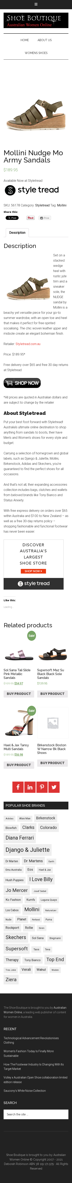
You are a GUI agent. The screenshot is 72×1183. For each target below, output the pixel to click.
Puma (49, 919)
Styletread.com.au (28, 344)
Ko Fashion (13, 900)
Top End (55, 959)
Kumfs (31, 900)
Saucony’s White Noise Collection (25, 1090)
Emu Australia (14, 869)
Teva (47, 949)
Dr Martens (33, 861)
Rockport (12, 928)
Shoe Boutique (36, 20)
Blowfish (11, 828)
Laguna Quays (49, 899)
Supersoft (17, 948)
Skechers (16, 937)
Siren (41, 928)
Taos (36, 949)
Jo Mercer (17, 890)
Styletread (42, 205)
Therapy (12, 960)
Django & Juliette (28, 849)
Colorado (48, 827)
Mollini (61, 205)
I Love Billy (41, 879)
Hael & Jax (45, 869)
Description (17, 233)
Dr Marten (12, 861)
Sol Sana (38, 938)
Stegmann (55, 938)
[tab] (17, 232)
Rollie (29, 928)
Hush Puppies (15, 880)
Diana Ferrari (20, 838)
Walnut (41, 970)
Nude (8, 919)
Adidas (9, 818)
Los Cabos (12, 910)
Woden (55, 970)
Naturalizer (50, 910)
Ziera (11, 979)
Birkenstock (45, 818)
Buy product (19, 694)
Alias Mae (24, 818)
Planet (21, 919)
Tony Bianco (32, 960)
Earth (51, 861)
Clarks (28, 827)
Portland (36, 919)
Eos (30, 869)
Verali (26, 969)
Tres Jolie (11, 970)
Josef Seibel (40, 891)
